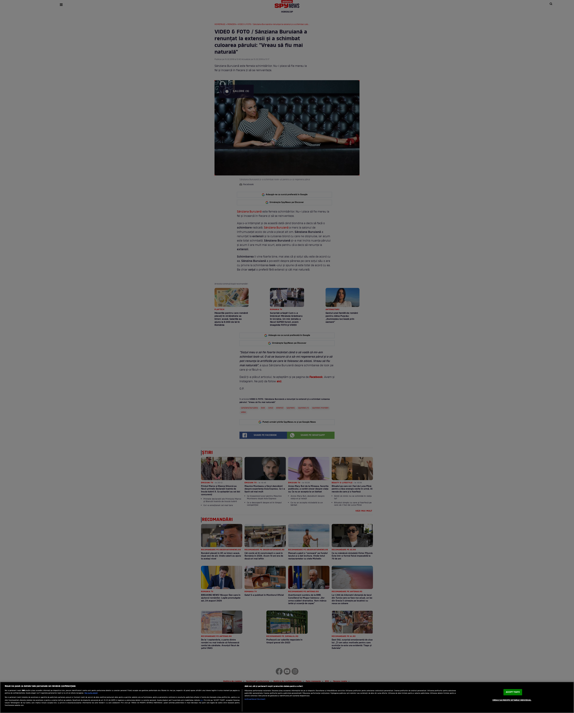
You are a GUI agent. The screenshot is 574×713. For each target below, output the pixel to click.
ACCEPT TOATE (513, 692)
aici (201, 700)
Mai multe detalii (91, 693)
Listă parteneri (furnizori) (255, 699)
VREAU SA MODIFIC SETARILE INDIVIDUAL (511, 700)
